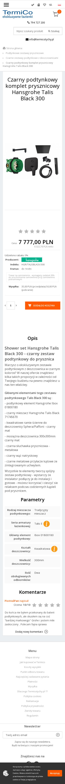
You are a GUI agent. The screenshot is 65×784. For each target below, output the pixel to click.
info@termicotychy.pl (41, 39)
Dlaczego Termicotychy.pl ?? (32, 691)
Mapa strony (33, 657)
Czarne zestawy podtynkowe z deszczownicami (32, 57)
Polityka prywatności (32, 706)
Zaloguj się (32, 5)
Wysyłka (32, 686)
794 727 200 (37, 22)
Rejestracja (38, 5)
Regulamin (32, 715)
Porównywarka (50, 5)
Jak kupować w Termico (32, 662)
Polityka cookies (32, 696)
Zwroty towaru (32, 710)
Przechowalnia (44, 5)
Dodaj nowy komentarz (29, 631)
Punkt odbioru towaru (32, 672)
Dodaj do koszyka (44, 305)
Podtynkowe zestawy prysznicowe (25, 53)
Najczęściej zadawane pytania (32, 676)
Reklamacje (32, 701)
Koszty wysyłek (32, 667)
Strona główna (14, 48)
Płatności (32, 681)
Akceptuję (55, 773)
